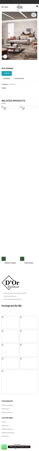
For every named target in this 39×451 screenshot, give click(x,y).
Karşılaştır (6, 78)
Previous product (32, 64)
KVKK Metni (5, 409)
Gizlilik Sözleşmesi (7, 405)
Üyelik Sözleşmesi (7, 412)
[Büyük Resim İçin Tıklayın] (5, 57)
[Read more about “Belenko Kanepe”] (4, 259)
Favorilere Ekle (19, 78)
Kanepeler (12, 84)
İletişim (4, 422)
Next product (36, 64)
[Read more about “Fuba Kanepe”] (22, 259)
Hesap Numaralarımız (8, 433)
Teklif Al (7, 73)
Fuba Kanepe (28, 263)
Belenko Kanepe (10, 263)
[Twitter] (21, 2)
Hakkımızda (5, 426)
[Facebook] (18, 2)
